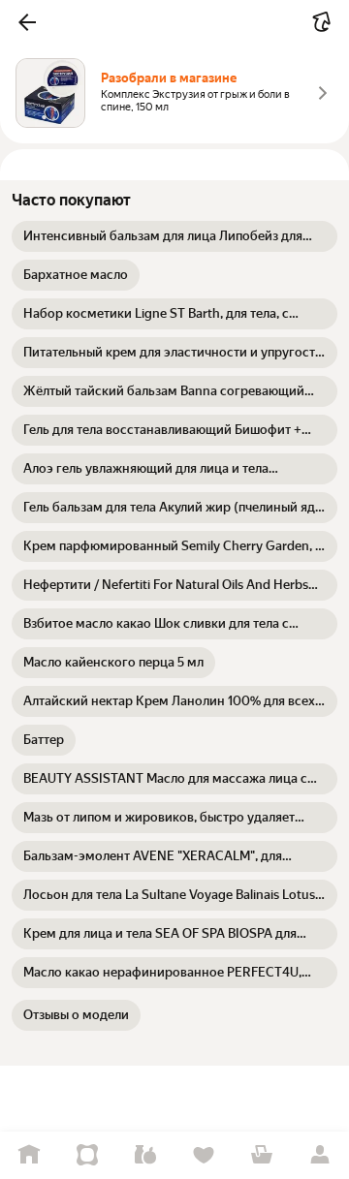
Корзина (262, 1155)
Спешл (87, 1155)
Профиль (320, 1155)
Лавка (145, 1155)
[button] (27, 22)
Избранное (203, 1155)
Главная (29, 1155)
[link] (174, 236)
